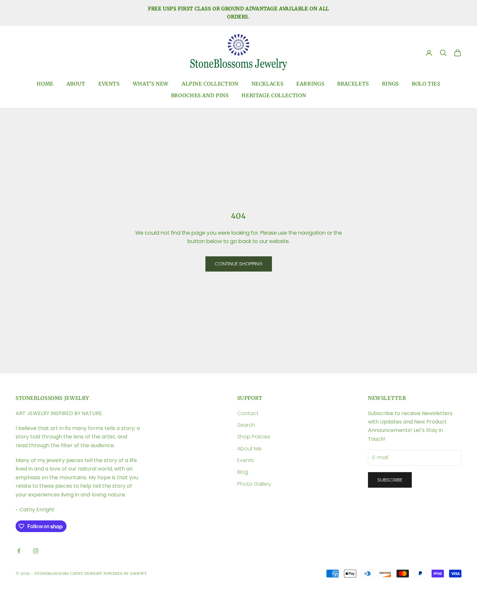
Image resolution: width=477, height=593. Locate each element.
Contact (248, 413)
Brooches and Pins (200, 95)
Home (45, 84)
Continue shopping (239, 263)
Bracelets (353, 84)
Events (109, 84)
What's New (151, 84)
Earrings (310, 84)
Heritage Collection (273, 95)
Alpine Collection (210, 84)
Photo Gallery (254, 484)
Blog (242, 472)
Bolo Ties (426, 84)
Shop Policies (253, 436)
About (76, 84)
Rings (390, 84)
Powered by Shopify (125, 573)
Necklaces (267, 84)
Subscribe (389, 479)
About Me (249, 448)
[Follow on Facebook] (19, 551)
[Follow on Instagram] (35, 551)
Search (246, 425)
